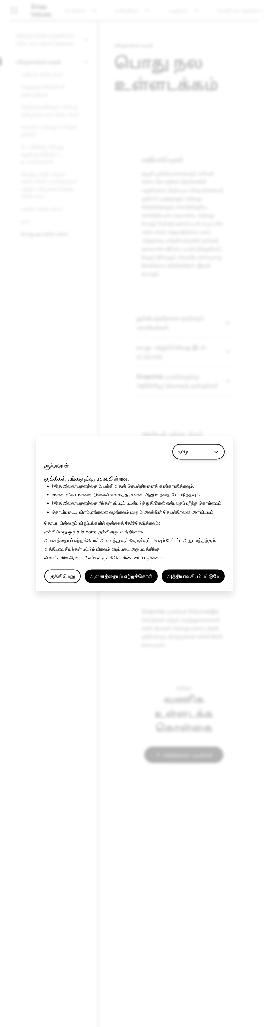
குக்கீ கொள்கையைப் (122, 557)
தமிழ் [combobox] (183, 451)
